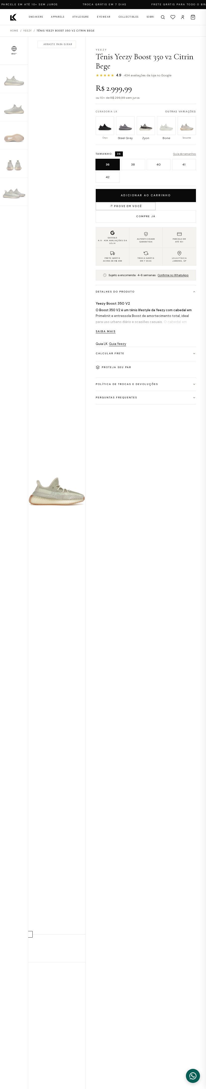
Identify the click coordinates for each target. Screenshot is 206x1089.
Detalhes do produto (115, 291)
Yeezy (27, 30)
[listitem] (105, 128)
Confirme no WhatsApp (173, 275)
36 (108, 165)
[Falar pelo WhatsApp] (193, 1076)
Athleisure (80, 16)
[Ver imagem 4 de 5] (14, 163)
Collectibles (129, 16)
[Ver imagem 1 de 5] (14, 79)
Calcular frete (110, 353)
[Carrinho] (193, 17)
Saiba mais (106, 331)
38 (133, 165)
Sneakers (36, 16)
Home (14, 30)
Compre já (146, 216)
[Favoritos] (173, 17)
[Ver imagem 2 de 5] (14, 107)
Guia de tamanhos (184, 153)
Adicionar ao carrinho (146, 195)
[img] (56, 499)
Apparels (57, 16)
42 (108, 177)
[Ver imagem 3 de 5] (14, 135)
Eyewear (104, 16)
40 (159, 165)
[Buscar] (163, 17)
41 (183, 165)
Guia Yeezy (117, 344)
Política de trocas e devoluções (127, 384)
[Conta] (183, 17)
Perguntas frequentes (116, 397)
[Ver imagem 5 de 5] (14, 192)
